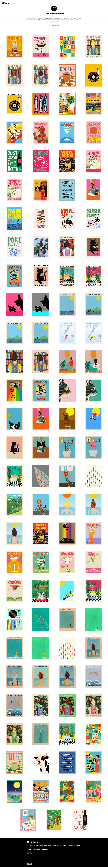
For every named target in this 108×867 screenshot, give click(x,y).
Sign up (101, 2)
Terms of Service (49, 860)
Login (104, 2)
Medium (57, 25)
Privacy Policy (41, 860)
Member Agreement (34, 860)
